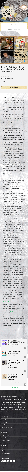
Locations (4, 422)
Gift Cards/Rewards (7, 427)
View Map (3, 83)
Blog (3, 448)
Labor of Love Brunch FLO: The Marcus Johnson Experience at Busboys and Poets (17, 363)
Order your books (8, 301)
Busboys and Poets (9, 13)
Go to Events (14, 387)
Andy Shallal (17, 120)
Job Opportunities (6, 424)
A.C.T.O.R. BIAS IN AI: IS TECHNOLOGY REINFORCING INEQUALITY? (15, 377)
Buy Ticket (14, 87)
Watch (3, 450)
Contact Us (4, 419)
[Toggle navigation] (4, 2)
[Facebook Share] (25, 348)
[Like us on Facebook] (2, 461)
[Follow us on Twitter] (5, 461)
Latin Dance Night (14, 351)
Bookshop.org (14, 312)
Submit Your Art (6, 440)
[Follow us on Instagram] (14, 461)
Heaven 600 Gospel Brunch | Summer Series (16, 341)
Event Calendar (5, 437)
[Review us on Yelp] (8, 461)
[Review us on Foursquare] (11, 461)
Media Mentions (6, 453)
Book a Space (5, 435)
